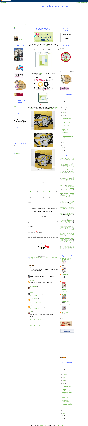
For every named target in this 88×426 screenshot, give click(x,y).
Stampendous (71, 241)
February (64, 143)
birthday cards (62, 172)
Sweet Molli (62, 245)
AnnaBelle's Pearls (69, 167)
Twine (62, 249)
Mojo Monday (67, 221)
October (64, 109)
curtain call (72, 193)
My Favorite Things (65, 291)
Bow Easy (72, 173)
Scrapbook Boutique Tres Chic (67, 118)
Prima (67, 229)
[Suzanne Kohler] (14, 27)
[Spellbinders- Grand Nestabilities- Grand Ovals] (49, 198)
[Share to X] (42, 256)
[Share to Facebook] (44, 256)
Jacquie (15, 106)
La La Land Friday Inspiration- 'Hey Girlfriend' (67, 130)
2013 (63, 103)
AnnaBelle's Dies (66, 166)
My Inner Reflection (55, 6)
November (64, 107)
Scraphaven (64, 294)
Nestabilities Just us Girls (64, 225)
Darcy (68, 194)
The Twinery (66, 248)
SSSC (66, 241)
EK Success (72, 196)
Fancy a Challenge (28, 24)
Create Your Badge (17, 28)
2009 (63, 150)
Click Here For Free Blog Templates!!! (82, 2)
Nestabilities (69, 223)
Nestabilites (30, 258)
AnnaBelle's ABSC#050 (43, 29)
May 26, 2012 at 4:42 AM (35, 289)
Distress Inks (68, 195)
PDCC (72, 226)
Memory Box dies (69, 220)
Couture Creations (68, 190)
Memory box (63, 220)
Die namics (72, 194)
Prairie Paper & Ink (65, 301)
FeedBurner (69, 40)
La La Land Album (69, 207)
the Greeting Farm (67, 247)
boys (64, 174)
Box (61, 174)
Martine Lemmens (59, 425)
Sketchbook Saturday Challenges (66, 240)
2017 (63, 97)
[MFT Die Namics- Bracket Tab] (30, 198)
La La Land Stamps (65, 212)
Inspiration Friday (68, 203)
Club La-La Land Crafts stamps (70, 185)
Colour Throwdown (65, 188)
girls (62, 200)
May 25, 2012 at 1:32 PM (35, 277)
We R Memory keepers (71, 249)
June (63, 115)
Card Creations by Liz (65, 312)
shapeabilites (67, 238)
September (64, 110)
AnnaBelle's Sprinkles (65, 169)
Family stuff (67, 197)
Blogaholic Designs (3, 2)
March (64, 142)
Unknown (31, 305)
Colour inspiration (68, 186)
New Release (71, 225)
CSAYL (67, 193)
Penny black (68, 227)
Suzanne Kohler (16, 26)
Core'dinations (62, 190)
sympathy (66, 245)
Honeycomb (62, 203)
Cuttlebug (64, 194)
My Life (63, 281)
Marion (31, 322)
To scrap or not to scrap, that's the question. (67, 304)
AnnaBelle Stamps (44, 257)
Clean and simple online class (66, 183)
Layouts (64, 216)
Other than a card (62, 226)
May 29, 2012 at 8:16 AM (35, 308)
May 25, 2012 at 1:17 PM (35, 272)
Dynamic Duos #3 (41, 73)
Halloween (66, 201)
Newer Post (29, 329)
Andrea (31, 292)
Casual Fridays (72, 177)
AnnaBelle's (46, 45)
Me (14, 109)
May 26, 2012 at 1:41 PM (35, 295)
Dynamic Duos (54, 257)
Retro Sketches (69, 232)
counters (15, 154)
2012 (63, 104)
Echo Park (67, 196)
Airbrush (63, 159)
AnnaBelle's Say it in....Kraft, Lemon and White (67, 138)
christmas (66, 180)
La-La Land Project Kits (69, 214)
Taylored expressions (71, 245)
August (64, 112)
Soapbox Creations (65, 274)
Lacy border (71, 215)
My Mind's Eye (69, 222)
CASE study (66, 177)
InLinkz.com (29, 202)
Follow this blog (67, 331)
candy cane (67, 174)
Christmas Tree (65, 181)
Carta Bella (61, 177)
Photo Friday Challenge (68, 228)
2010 (63, 148)
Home (15, 24)
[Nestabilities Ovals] (43, 198)
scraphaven (62, 238)
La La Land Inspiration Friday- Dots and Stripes (67, 125)
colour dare (62, 186)
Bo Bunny (68, 173)
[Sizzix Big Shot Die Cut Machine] (56, 198)
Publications (35, 24)
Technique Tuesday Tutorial (67, 246)
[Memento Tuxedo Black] (56, 191)
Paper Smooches (68, 226)
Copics (49, 257)
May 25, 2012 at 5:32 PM (35, 283)
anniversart (61, 171)
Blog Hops (64, 173)
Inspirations (62, 204)
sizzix (72, 239)
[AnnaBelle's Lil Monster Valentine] (30, 191)
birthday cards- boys (70, 172)
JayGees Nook (71, 204)
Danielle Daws (32, 280)
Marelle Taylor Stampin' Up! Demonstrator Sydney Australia (67, 259)
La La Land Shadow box (70, 210)
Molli (72, 221)
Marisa (31, 274)
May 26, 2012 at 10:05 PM (35, 302)
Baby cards (66, 171)
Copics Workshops (68, 189)
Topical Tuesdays (71, 248)
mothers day (62, 222)
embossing (62, 197)
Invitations (66, 204)
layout (61, 216)
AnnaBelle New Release (65, 163)
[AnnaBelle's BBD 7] (37, 191)
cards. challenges (69, 176)
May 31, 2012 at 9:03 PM (35, 319)
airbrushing (68, 159)
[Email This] (40, 256)
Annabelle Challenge (70, 160)
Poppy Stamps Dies (62, 229)
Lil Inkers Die (68, 216)
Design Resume (20, 24)
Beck (15, 105)
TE (61, 246)
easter (63, 196)
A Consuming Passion (33, 298)
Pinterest (48, 24)
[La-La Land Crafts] (66, 83)
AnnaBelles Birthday (70, 170)
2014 (63, 101)
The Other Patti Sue (33, 286)
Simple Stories (67, 239)
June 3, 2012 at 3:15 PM (35, 325)
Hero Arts (66, 202)
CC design (62, 178)
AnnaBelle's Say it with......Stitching (65, 133)
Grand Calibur (68, 200)
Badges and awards (42, 24)
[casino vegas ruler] (17, 153)
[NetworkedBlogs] (67, 329)
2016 (63, 98)
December (64, 106)
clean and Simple (71, 181)
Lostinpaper (64, 289)
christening (72, 179)
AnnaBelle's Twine (63, 170)
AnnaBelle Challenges (35, 257)
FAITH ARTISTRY (65, 266)
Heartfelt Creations (71, 201)
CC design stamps (68, 178)
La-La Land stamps (64, 215)
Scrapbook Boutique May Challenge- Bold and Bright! (67, 135)
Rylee (67, 234)
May (63, 116)
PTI (69, 229)
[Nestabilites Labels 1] (37, 198)
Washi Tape (65, 249)
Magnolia (65, 219)
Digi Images (63, 195)
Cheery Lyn (67, 179)
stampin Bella (62, 242)
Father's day (72, 197)
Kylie (31, 311)
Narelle (15, 107)
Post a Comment (30, 328)
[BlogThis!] (41, 256)
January (64, 145)
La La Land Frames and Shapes (67, 209)
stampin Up (68, 242)
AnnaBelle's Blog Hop (67, 165)
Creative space (62, 193)
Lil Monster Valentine (53, 108)
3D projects (62, 158)
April (63, 140)
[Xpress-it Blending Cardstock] (43, 191)
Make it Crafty (69, 219)
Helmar (62, 202)
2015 (63, 100)
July (63, 113)
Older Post (57, 329)
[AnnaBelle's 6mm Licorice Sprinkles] (49, 191)
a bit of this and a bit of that (69, 158)
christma (62, 180)
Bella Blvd (71, 171)
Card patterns (72, 174)
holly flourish (71, 202)
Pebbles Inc (62, 227)
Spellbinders (62, 241)
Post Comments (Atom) (36, 332)
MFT (61, 221)
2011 (63, 147)
